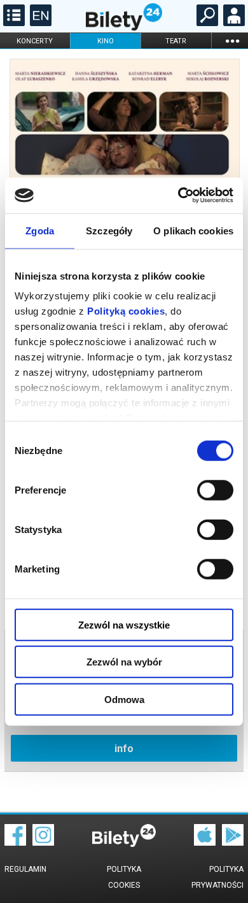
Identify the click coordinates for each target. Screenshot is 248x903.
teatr (175, 41)
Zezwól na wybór (124, 662)
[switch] (215, 490)
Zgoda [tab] (39, 230)
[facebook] (15, 842)
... (232, 40)
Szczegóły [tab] (109, 230)
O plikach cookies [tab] (193, 230)
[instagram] (43, 842)
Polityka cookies (124, 877)
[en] (39, 23)
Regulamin (25, 869)
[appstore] (205, 842)
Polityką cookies (126, 311)
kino (105, 41)
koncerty (35, 41)
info (124, 749)
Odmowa (124, 698)
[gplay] (233, 842)
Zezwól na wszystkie (124, 624)
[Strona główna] (124, 27)
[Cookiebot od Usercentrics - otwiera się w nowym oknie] (178, 195)
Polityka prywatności (217, 877)
